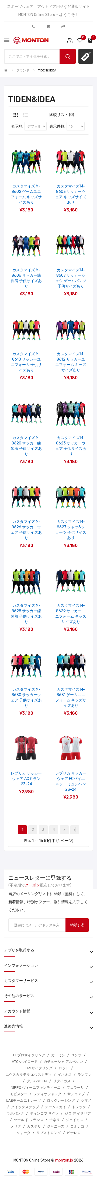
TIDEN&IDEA (47, 70)
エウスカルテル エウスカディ (28, 1075)
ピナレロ (74, 1133)
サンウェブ (76, 1094)
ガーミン (58, 1055)
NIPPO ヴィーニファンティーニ (36, 1087)
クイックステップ (25, 1107)
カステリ (34, 1126)
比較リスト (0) (61, 114)
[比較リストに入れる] (33, 169)
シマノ (86, 1100)
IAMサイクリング (39, 1068)
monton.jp (64, 1160)
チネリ (54, 1120)
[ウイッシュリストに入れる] (19, 169)
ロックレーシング (61, 1100)
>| (75, 829)
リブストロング (48, 1133)
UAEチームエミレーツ (23, 1100)
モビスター (18, 1094)
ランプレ (85, 1075)
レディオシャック (47, 1094)
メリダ (16, 1126)
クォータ (23, 1133)
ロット (63, 1068)
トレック (79, 1107)
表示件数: (57, 126)
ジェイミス (74, 1120)
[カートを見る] (48, 26)
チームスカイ (55, 1107)
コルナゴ (77, 1126)
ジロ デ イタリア (78, 1113)
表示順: (17, 126)
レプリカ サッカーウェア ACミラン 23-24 (26, 778)
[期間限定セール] (85, 56)
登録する (77, 925)
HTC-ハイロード (25, 1062)
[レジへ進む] (63, 26)
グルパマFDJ (37, 1081)
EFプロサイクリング (29, 1055)
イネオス (65, 1075)
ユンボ (76, 1055)
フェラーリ (75, 1087)
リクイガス (62, 1081)
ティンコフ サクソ (44, 1113)
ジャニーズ (55, 1126)
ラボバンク (15, 1113)
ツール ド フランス (28, 1120)
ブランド (22, 70)
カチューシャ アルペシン (63, 1062)
